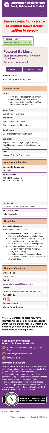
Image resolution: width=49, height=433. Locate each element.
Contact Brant (8, 366)
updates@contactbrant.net (19, 353)
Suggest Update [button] (34, 69)
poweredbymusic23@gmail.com (18, 283)
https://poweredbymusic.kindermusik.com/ (23, 291)
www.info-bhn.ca (15, 357)
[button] (17, 42)
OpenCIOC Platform (39, 417)
